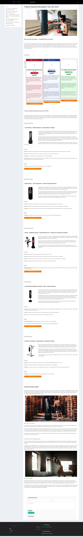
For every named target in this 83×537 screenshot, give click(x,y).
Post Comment (31, 512)
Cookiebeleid (11, 530)
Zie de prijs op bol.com (51, 71)
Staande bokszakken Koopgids (10, 25)
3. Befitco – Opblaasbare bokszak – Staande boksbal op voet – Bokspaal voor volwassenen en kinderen (13, 16)
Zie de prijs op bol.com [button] (32, 168)
